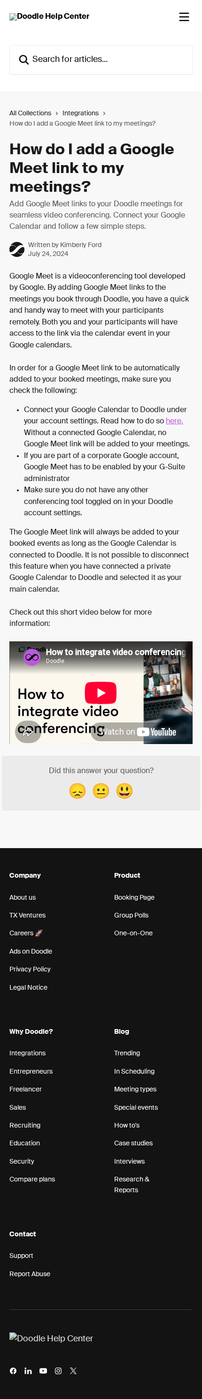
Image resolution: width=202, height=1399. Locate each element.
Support (21, 1256)
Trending (127, 1053)
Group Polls (131, 915)
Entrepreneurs (31, 1071)
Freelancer (25, 1089)
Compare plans (32, 1179)
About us (22, 898)
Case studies (133, 1143)
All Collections (30, 113)
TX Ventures (27, 915)
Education (24, 1143)
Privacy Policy (30, 969)
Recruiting (24, 1125)
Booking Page (134, 898)
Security (21, 1161)
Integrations (80, 113)
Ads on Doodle (30, 951)
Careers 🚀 (26, 933)
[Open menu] (184, 17)
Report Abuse (29, 1274)
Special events (136, 1108)
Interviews (129, 1161)
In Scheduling (134, 1071)
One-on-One (133, 933)
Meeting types (135, 1089)
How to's (127, 1125)
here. (174, 421)
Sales (17, 1108)
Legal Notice (28, 988)
